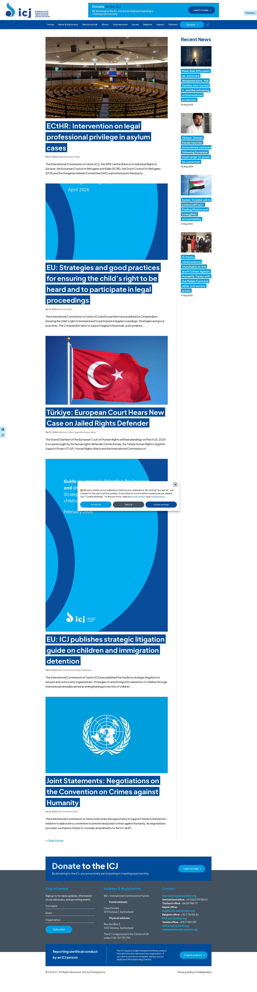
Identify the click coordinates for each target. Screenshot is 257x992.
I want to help (200, 10)
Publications (86, 670)
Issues (135, 24)
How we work (120, 24)
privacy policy (138, 496)
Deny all (128, 504)
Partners (173, 24)
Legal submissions (66, 156)
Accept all (96, 504)
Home (50, 24)
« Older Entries (55, 840)
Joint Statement (65, 811)
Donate (192, 24)
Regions (147, 24)
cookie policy (158, 496)
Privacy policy (186, 972)
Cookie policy (203, 972)
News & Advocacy (68, 24)
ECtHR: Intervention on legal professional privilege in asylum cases (98, 136)
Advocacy (62, 309)
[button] (175, 484)
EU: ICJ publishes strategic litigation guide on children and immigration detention (106, 650)
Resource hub (90, 24)
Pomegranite (97, 972)
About (105, 24)
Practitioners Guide (71, 670)
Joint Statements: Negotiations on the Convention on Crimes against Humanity (103, 791)
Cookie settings (161, 504)
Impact (160, 24)
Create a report (193, 955)
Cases (70, 432)
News (77, 156)
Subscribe (59, 929)
